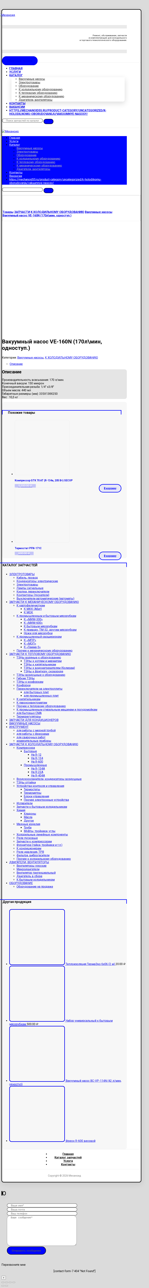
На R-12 (36, 754)
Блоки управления (36, 796)
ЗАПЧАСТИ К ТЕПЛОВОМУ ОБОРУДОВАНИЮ (40, 654)
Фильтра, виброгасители (33, 855)
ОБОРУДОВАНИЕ (21, 883)
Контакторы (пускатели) (33, 595)
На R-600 (37, 761)
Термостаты (32, 789)
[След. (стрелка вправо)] (6, 1285)
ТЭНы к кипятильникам (40, 664)
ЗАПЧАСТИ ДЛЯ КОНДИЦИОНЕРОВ (34, 720)
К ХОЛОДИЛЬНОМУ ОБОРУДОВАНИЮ (71, 357)
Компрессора (26, 747)
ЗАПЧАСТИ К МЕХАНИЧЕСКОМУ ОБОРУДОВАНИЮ (44, 602)
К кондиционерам (29, 848)
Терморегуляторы (29, 716)
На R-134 (37, 758)
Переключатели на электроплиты (40, 688)
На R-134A (38, 768)
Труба (27, 827)
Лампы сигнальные (30, 588)
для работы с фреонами (33, 734)
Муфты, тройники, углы (39, 831)
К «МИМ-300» (33, 619)
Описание (16, 364)
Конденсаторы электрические (37, 581)
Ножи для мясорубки (38, 633)
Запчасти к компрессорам (34, 841)
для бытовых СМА (29, 713)
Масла (28, 817)
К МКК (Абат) (33, 609)
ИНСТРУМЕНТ (19, 727)
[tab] (68, 364)
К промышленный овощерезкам (39, 636)
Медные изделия (28, 824)
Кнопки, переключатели (33, 591)
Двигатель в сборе (29, 876)
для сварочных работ (31, 737)
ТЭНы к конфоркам (30, 682)
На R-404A (38, 775)
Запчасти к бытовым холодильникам (42, 806)
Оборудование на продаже (35, 886)
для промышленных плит (41, 695)
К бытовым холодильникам (36, 879)
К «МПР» (30, 640)
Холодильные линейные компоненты (42, 834)
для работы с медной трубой (36, 730)
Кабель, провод (27, 577)
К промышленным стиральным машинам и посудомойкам (57, 709)
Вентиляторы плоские (32, 865)
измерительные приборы (34, 741)
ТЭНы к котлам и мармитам (43, 661)
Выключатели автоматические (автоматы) (45, 598)
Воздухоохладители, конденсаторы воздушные (49, 779)
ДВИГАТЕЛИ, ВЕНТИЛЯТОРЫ (29, 862)
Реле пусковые (27, 838)
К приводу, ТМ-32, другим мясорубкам (50, 629)
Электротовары (27, 584)
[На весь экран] (10, 1282)
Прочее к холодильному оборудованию (44, 859)
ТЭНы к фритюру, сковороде (43, 671)
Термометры (32, 793)
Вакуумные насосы (30, 357)
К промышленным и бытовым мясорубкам (46, 616)
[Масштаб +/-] (13, 1282)
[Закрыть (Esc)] (2, 1282)
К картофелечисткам (31, 605)
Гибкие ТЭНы (26, 678)
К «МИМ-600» (33, 623)
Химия (21, 810)
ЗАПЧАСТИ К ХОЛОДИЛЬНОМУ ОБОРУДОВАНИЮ (43, 744)
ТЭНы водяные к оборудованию (39, 657)
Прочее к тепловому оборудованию (41, 706)
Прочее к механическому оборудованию (45, 650)
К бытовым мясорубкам (40, 626)
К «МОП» (30, 643)
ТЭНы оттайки (26, 782)
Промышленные (35, 765)
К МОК (28, 612)
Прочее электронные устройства (46, 800)
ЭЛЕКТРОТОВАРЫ (22, 574)
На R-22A (37, 772)
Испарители (25, 803)
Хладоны (30, 813)
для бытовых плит (36, 692)
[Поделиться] (6, 1282)
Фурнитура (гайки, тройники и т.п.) (39, 845)
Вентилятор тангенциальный (36, 872)
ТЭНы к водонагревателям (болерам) (49, 668)
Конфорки (24, 685)
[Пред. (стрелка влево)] (2, 1285)
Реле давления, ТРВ (30, 852)
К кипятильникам (28, 699)
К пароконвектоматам (32, 702)
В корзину (110, 488)
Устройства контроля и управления (40, 786)
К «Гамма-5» (32, 647)
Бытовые (30, 751)
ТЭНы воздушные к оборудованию (41, 675)
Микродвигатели (28, 869)
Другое (29, 820)
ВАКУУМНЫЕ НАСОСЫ (24, 723)
